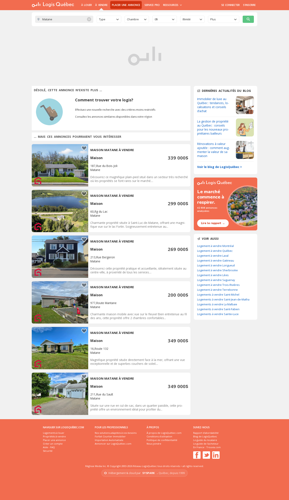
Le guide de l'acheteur (206, 443)
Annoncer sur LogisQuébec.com (113, 443)
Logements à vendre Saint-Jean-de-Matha (223, 299)
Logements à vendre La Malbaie (217, 304)
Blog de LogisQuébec (205, 436)
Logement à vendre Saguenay (216, 280)
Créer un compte (53, 443)
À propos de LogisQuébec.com (164, 432)
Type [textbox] (102, 19)
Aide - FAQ (49, 447)
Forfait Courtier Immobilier (110, 436)
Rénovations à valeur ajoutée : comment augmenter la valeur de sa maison (213, 150)
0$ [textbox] (156, 19)
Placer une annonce (126, 5)
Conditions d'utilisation (159, 436)
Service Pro (152, 5)
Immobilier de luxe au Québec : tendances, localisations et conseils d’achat (213, 105)
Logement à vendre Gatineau (215, 260)
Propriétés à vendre (54, 436)
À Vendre (101, 5)
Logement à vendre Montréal (215, 246)
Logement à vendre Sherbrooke (217, 270)
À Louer (86, 5)
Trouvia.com (213, 447)
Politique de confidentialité (162, 440)
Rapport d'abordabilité (206, 432)
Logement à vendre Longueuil (216, 265)
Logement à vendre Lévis (213, 275)
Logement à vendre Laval (212, 256)
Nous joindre (154, 443)
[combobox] (109, 19)
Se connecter (230, 5)
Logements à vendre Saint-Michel (218, 294)
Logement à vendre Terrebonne (217, 290)
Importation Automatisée (109, 440)
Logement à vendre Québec (215, 251)
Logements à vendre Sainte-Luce (218, 314)
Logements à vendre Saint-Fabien (218, 309)
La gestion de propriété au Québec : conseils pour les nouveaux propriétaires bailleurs (213, 127)
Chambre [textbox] (133, 19)
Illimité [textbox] (187, 19)
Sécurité (47, 450)
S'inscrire (249, 5)
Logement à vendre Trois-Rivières (218, 285)
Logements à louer (53, 432)
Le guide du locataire (205, 440)
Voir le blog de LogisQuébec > (219, 167)
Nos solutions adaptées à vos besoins (115, 432)
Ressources (171, 5)
